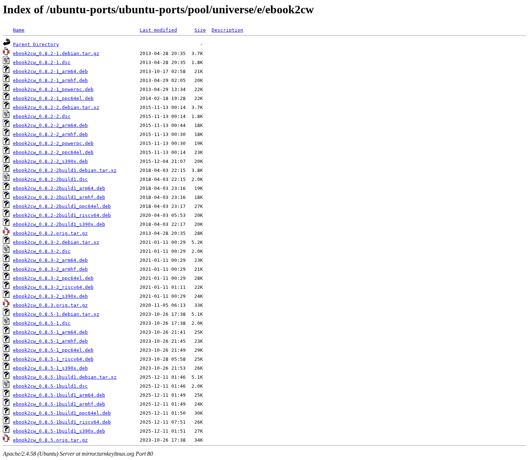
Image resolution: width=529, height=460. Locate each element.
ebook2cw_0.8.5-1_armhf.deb (50, 341)
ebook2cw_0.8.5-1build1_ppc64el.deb (62, 413)
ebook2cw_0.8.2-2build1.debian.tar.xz (65, 170)
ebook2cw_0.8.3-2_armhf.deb (50, 269)
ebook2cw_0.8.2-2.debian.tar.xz (56, 107)
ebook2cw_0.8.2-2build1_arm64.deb (59, 188)
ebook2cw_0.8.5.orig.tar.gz (50, 440)
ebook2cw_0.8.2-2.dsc (42, 116)
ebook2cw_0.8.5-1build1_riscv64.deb (62, 422)
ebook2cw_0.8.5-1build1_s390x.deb (59, 431)
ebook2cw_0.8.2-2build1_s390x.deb (59, 224)
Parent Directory (36, 44)
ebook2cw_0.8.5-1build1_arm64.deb (59, 395)
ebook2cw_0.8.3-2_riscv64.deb (53, 287)
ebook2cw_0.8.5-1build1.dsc (50, 386)
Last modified (158, 30)
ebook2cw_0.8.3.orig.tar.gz (50, 305)
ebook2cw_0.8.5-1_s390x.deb (50, 368)
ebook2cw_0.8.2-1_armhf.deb (50, 80)
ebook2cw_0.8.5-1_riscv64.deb (53, 359)
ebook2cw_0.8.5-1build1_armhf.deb (59, 404)
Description (227, 30)
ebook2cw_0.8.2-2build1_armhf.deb (59, 197)
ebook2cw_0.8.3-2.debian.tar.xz (56, 242)
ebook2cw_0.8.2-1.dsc (42, 62)
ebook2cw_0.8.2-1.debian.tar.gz (56, 53)
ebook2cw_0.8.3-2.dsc (42, 251)
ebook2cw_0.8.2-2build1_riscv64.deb (62, 215)
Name (18, 30)
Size (200, 30)
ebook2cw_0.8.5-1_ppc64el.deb (53, 350)
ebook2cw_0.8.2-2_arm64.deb (50, 125)
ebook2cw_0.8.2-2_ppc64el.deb (53, 152)
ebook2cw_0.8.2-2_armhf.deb (50, 134)
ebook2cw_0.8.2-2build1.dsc (50, 179)
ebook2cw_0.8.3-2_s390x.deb (50, 296)
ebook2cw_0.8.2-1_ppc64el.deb (53, 98)
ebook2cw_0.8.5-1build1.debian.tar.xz (65, 377)
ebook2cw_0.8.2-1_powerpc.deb (53, 89)
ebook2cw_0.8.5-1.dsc (42, 323)
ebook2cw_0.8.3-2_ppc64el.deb (53, 278)
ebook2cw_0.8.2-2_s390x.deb (50, 161)
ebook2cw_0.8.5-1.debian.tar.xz (56, 314)
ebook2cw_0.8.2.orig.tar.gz (50, 233)
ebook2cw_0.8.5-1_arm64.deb (50, 332)
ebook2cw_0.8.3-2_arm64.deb (50, 260)
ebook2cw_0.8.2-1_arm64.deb (50, 71)
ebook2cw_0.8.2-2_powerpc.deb (53, 143)
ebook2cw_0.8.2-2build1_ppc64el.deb (62, 206)
